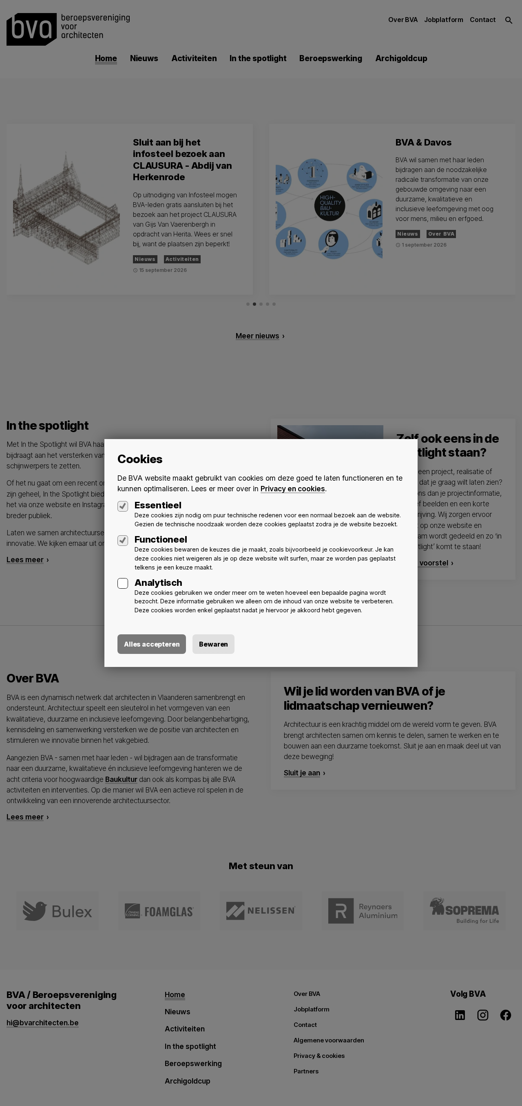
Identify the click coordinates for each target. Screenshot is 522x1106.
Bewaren (213, 644)
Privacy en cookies (293, 488)
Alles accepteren (151, 644)
